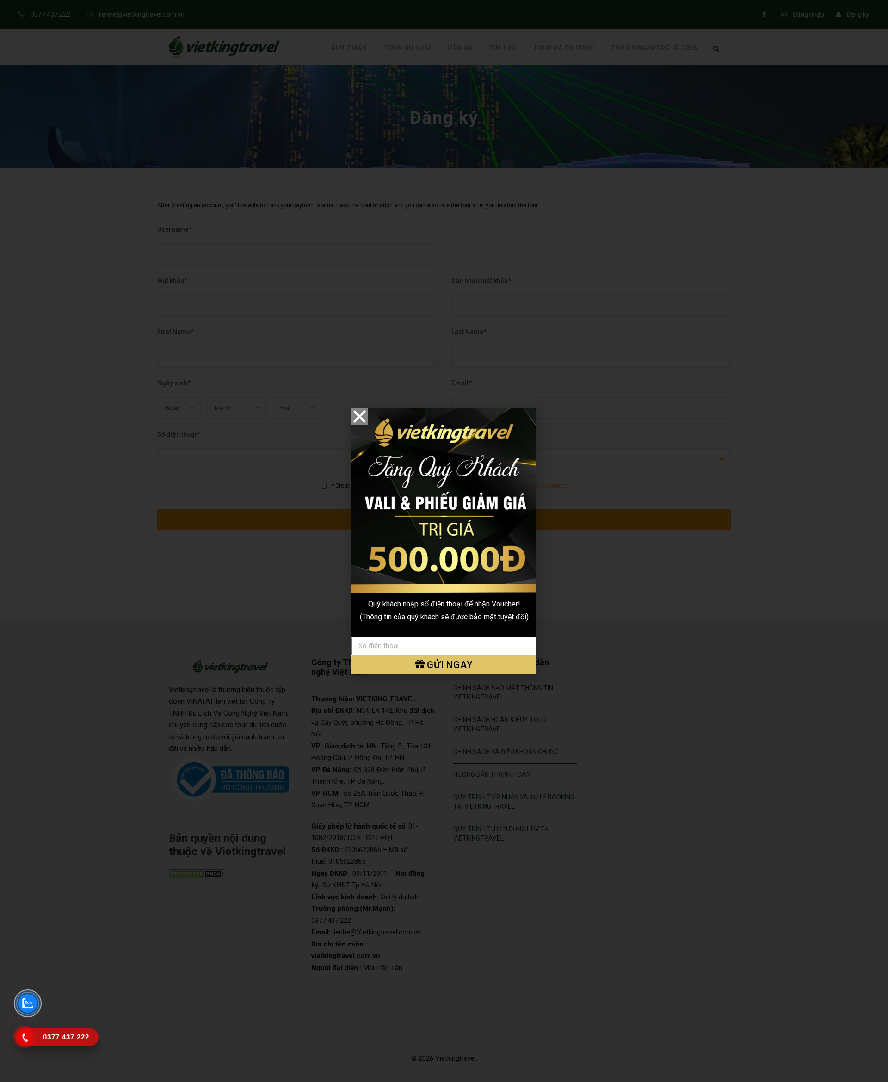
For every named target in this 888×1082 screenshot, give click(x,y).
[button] (359, 416)
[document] (444, 541)
